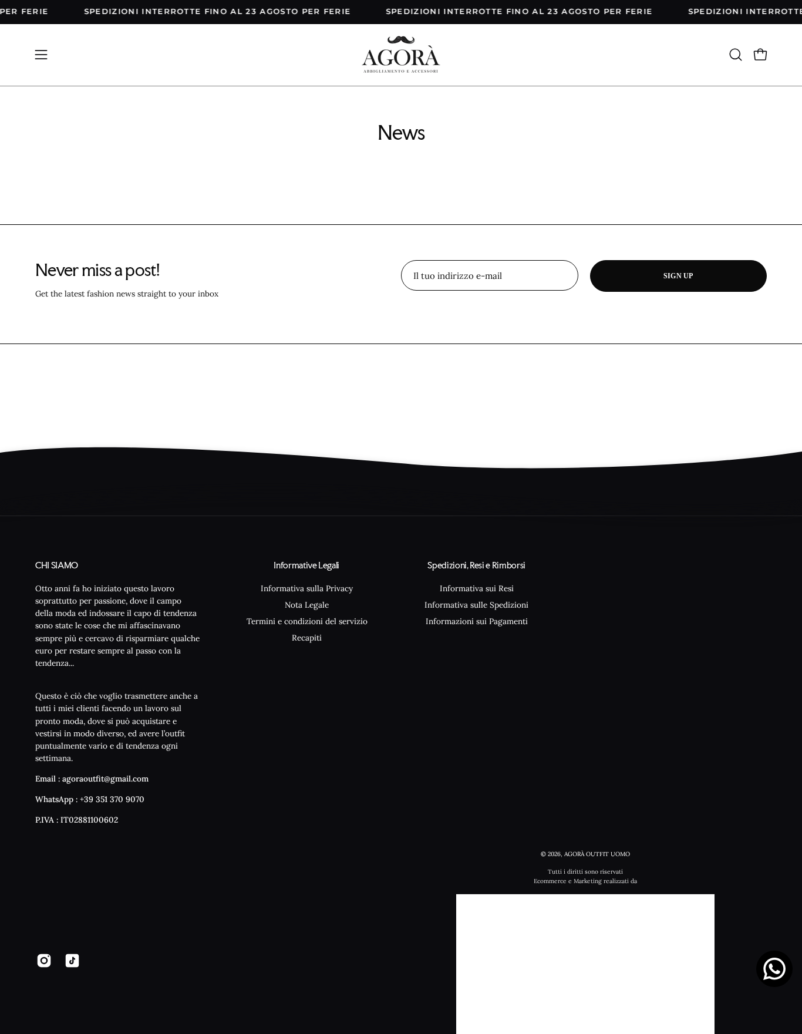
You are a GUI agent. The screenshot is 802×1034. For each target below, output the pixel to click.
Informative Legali (306, 565)
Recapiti (307, 637)
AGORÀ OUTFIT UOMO (597, 854)
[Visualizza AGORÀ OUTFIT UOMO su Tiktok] (69, 960)
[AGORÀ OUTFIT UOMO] (401, 55)
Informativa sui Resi (477, 587)
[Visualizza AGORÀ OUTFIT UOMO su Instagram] (41, 960)
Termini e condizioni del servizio (306, 621)
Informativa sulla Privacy (307, 587)
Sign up (678, 276)
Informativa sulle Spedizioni (476, 604)
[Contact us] (774, 969)
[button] (735, 54)
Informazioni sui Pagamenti (477, 621)
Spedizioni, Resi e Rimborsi (476, 565)
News (401, 132)
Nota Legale (307, 604)
